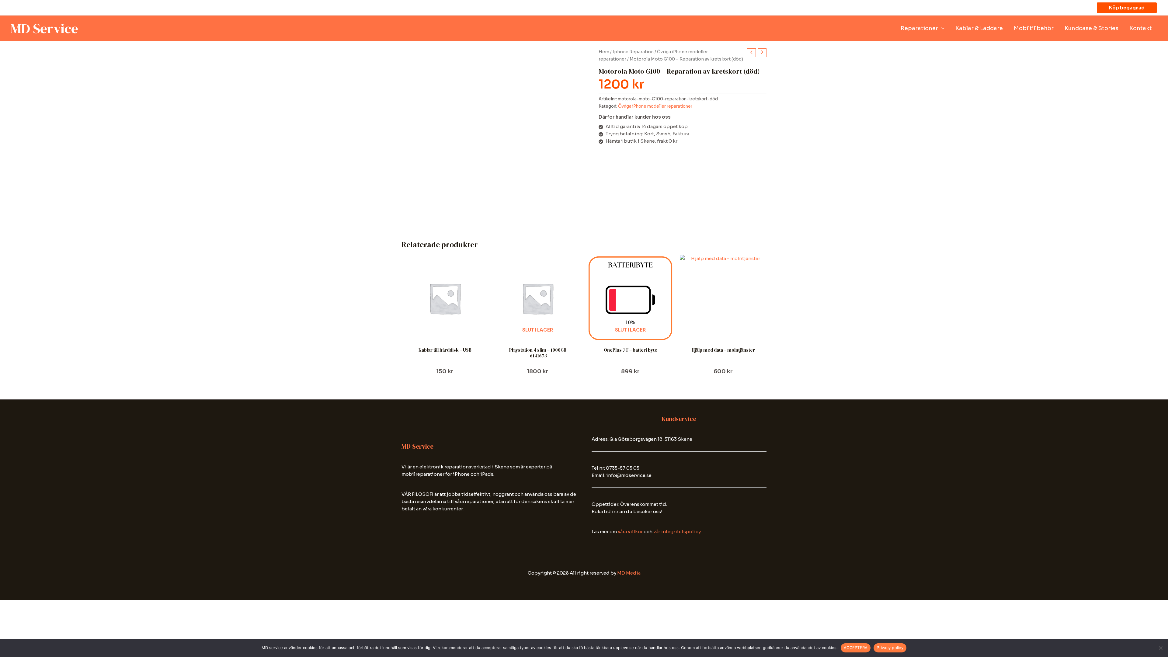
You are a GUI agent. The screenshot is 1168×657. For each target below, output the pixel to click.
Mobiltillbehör (1034, 28)
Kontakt (1140, 28)
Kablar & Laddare (979, 28)
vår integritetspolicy (676, 531)
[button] (1126, 8)
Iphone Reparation (633, 51)
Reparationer (919, 28)
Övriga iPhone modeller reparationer (655, 106)
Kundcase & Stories (1091, 28)
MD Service (44, 28)
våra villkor (630, 531)
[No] (1160, 648)
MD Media (629, 573)
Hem (604, 51)
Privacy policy (890, 647)
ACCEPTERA (855, 647)
